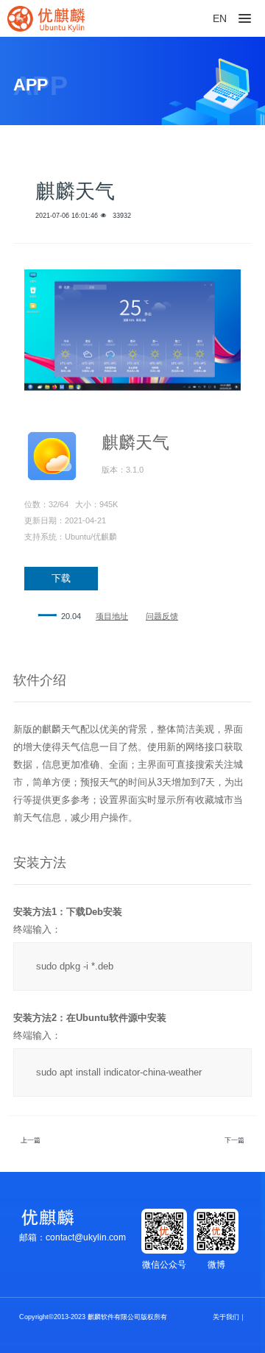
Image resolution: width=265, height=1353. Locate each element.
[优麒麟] (46, 18)
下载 (61, 578)
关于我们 (226, 1317)
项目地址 (112, 616)
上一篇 (30, 1140)
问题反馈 (162, 616)
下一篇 (234, 1140)
